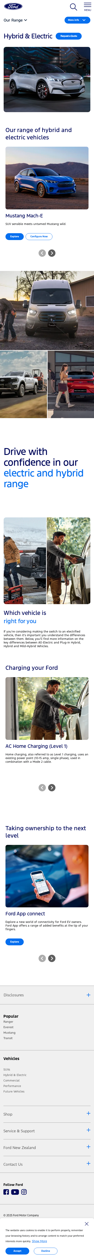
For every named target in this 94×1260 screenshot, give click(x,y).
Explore (14, 236)
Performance (12, 1086)
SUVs (6, 1069)
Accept (17, 1250)
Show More (39, 1241)
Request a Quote (68, 36)
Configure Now (39, 236)
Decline (45, 1250)
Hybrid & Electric (14, 1075)
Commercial (11, 1080)
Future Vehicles (13, 1091)
